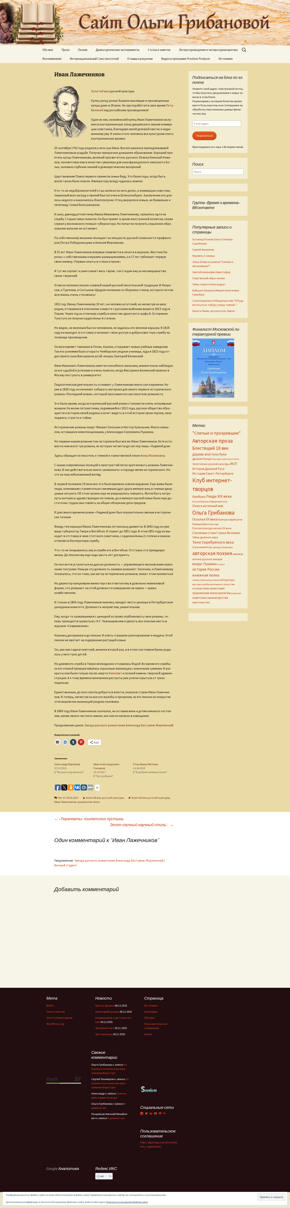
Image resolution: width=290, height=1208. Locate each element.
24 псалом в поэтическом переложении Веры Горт (109, 1069)
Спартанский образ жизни (208, 278)
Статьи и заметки (159, 50)
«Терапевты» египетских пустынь (89, 818)
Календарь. (151, 1011)
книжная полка (205, 575)
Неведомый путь (218, 501)
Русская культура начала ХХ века (211, 528)
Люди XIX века (219, 496)
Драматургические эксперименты (117, 50)
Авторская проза (212, 440)
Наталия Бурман (200, 501)
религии (224, 593)
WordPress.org (55, 1024)
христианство (201, 602)
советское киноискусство (210, 598)
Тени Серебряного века (213, 542)
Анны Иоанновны (152, 455)
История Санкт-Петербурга (212, 473)
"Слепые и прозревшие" (216, 433)
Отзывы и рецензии (140, 59)
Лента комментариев (59, 1018)
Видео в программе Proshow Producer (185, 59)
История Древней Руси (208, 469)
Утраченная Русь (202, 547)
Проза (65, 50)
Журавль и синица (203, 255)
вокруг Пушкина (204, 564)
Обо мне (47, 50)
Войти (50, 1005)
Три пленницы (103, 1034)
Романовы (213, 524)
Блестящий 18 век (210, 448)
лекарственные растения (205, 579)
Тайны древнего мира (205, 537)
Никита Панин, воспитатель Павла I (213, 311)
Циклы (148, 1034)
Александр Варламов (67, 764)
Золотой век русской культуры (105, 797)
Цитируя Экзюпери (223, 547)
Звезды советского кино (225, 458)
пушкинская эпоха (88, 802)
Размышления (200, 524)
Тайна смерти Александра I (208, 284)
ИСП (233, 463)
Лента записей (55, 1011)
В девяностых (116, 1118)
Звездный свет (104, 1028)
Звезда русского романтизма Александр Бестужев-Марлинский (128, 725)
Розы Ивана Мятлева (145, 764)
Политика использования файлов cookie (127, 1202)
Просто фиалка (104, 1005)
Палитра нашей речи (230, 519)
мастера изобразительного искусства (213, 584)
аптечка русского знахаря (207, 559)
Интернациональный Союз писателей (94, 59)
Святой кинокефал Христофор (211, 272)
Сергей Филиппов (203, 249)
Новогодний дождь (107, 1011)
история (221, 564)
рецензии (236, 593)
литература (227, 580)
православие (217, 588)
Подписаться (204, 135)
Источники (226, 59)
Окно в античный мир (207, 506)
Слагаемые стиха (204, 533)
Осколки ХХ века (204, 519)
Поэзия (82, 50)
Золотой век (100, 91)
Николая (116, 673)
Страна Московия (228, 533)
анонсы (238, 554)
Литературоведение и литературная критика (208, 50)
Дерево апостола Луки (209, 454)
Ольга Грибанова (213, 512)
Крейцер (199, 496)
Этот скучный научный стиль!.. (141, 824)
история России (205, 569)
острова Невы (200, 588)
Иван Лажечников (65, 802)
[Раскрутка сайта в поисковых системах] (149, 1089)
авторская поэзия (212, 553)
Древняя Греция (202, 459)
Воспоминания (51, 59)
